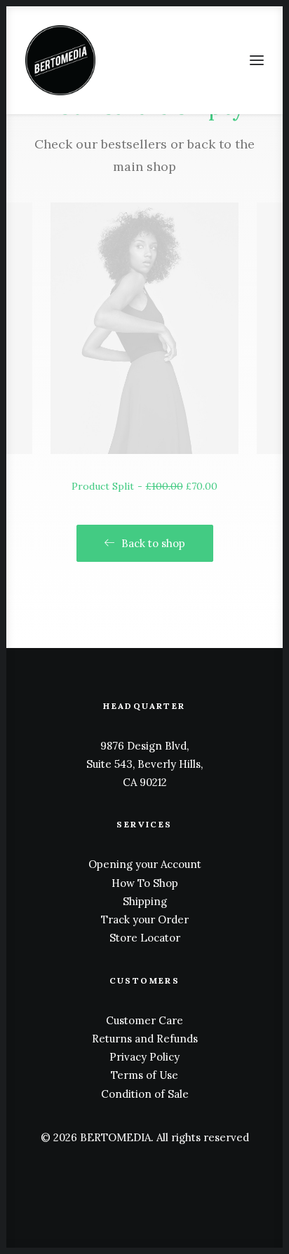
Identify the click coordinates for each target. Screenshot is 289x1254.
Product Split (144, 486)
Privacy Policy (144, 1056)
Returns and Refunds (145, 1038)
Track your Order (145, 919)
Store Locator (144, 937)
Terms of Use (144, 1075)
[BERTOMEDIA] (60, 60)
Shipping (145, 901)
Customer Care (144, 1020)
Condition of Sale (145, 1094)
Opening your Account (144, 864)
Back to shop (153, 543)
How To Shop (145, 883)
